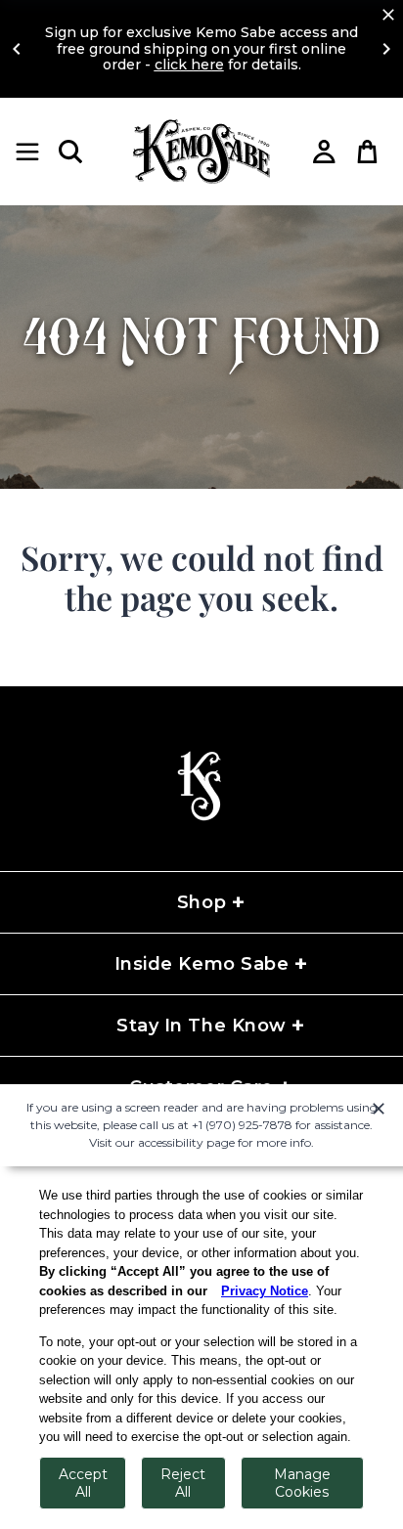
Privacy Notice (264, 1291)
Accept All (83, 1483)
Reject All (182, 1483)
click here (189, 64)
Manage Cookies (302, 1483)
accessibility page (186, 1142)
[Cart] (367, 151)
